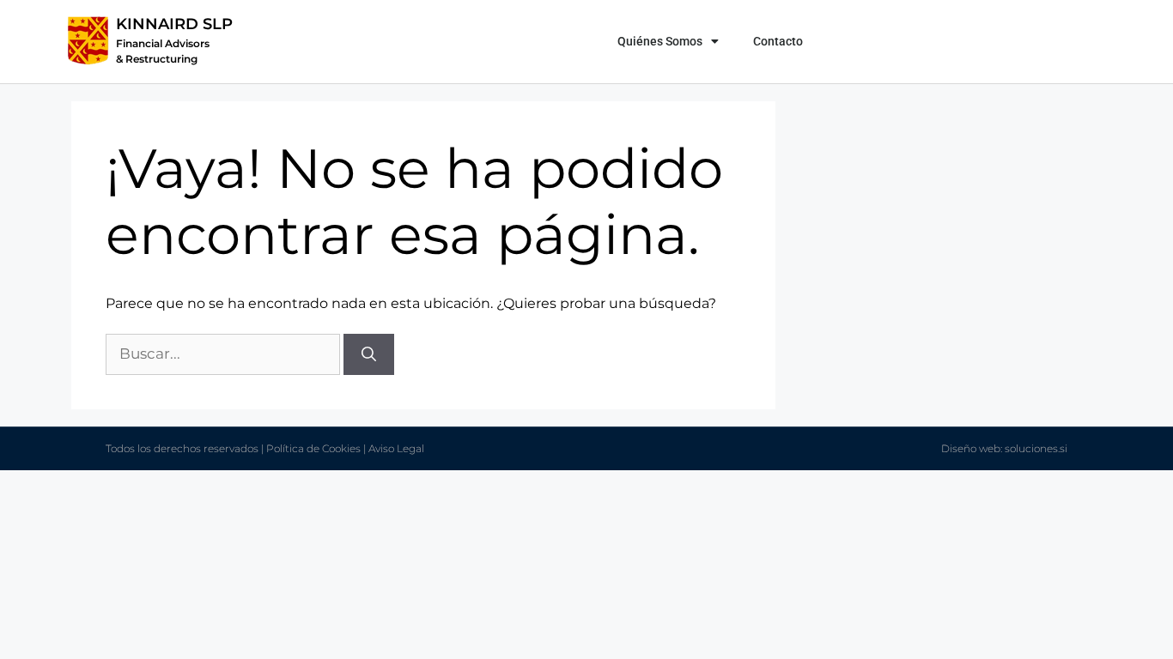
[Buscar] (368, 354)
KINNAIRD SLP (174, 24)
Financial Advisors (163, 43)
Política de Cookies (313, 448)
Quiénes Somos (659, 41)
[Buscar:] (224, 354)
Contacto (778, 41)
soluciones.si (1036, 448)
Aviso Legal (396, 448)
